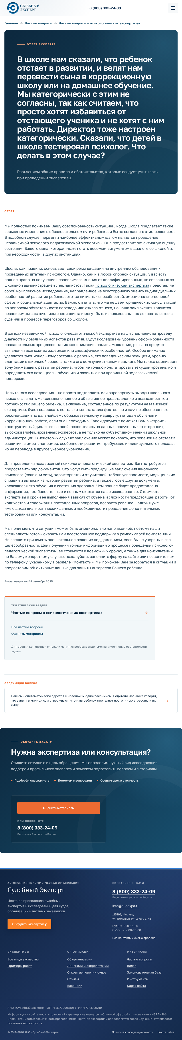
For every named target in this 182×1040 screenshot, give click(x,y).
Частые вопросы (38, 23)
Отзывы (73, 979)
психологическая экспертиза (122, 285)
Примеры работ (20, 966)
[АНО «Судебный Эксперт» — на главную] (23, 8)
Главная (11, 23)
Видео (131, 966)
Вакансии (74, 985)
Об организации (79, 959)
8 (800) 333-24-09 (37, 828)
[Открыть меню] (173, 8)
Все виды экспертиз (23, 959)
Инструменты (137, 979)
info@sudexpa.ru (125, 906)
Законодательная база (144, 972)
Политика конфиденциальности (132, 1032)
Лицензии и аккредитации (88, 966)
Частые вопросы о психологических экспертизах (100, 23)
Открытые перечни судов (86, 972)
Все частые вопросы (27, 627)
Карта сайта (136, 985)
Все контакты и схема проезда (133, 938)
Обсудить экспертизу (29, 924)
